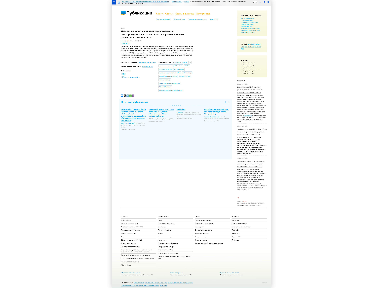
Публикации (139, 13)
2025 (256, 44)
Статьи (169, 13)
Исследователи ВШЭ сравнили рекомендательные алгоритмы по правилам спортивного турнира (250, 90)
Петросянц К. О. (125, 43)
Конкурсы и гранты (201, 240)
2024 (259, 44)
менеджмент (252, 30)
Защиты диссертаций (202, 233)
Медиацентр (236, 233)
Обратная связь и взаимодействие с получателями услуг (174, 257)
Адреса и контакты (139, 283)
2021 (249, 46)
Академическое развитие (203, 237)
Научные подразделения (203, 220)
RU (254, 2)
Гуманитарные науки (249, 63)
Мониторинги (199, 227)
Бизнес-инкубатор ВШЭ (165, 250)
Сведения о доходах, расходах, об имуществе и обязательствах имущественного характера (136, 251)
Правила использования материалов (197, 19)
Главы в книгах (184, 13)
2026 (252, 44)
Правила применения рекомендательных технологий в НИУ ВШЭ (140, 285)
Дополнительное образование (168, 243)
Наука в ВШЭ (213, 19)
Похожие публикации (134, 102)
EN (256, 2)
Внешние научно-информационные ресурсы (209, 243)
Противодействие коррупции (130, 247)
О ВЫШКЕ (124, 217)
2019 (256, 46)
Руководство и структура (129, 223)
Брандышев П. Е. (132, 123)
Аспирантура (162, 240)
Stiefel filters (181, 109)
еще (242, 48)
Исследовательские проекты (204, 223)
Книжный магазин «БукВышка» (241, 227)
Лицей (160, 220)
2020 (252, 46)
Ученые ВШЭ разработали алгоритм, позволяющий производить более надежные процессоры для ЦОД (251, 164)
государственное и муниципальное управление (249, 21)
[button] (170, 105)
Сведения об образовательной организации (135, 255)
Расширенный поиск (179, 19)
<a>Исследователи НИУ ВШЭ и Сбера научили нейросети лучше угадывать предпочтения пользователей (252, 132)
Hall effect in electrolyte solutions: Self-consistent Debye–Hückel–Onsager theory (216, 111)
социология (244, 32)
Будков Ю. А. (207, 117)
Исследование (247, 115)
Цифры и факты (126, 220)
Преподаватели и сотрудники (131, 230)
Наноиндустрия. (125, 41)
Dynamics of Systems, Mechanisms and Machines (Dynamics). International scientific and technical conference (161, 112)
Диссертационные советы (203, 230)
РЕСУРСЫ (235, 217)
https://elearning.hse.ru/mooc (229, 273)
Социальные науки (248, 71)
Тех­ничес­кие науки (248, 73)
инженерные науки (246, 26)
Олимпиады (161, 227)
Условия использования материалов (156, 283)
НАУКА (197, 217)
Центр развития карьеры (166, 247)
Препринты (203, 13)
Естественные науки (249, 65)
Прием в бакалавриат (165, 230)
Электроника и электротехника (146, 62)
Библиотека (235, 220)
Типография (235, 230)
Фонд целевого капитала (129, 243)
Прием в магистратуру (165, 237)
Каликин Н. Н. (215, 117)
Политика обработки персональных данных (180, 283)
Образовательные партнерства (168, 253)
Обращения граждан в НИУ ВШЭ (131, 240)
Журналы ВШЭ (236, 237)
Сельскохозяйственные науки (252, 69)
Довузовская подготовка (166, 223)
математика (244, 30)
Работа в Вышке (126, 265)
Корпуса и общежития (128, 233)
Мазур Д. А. (124, 123)
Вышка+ (160, 233)
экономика (252, 32)
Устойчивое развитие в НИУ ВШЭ (132, 227)
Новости (241, 81)
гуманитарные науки (247, 24)
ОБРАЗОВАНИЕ (163, 217)
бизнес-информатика (247, 18)
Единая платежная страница (130, 262)
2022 (246, 46)
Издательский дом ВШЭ (239, 223)
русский (128, 71)
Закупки (123, 237)
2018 (259, 46)
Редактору (264, 282)
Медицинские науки (249, 67)
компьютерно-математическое (250, 28)
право (258, 30)
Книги (159, 13)
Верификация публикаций (163, 19)
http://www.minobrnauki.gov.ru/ (131, 273)
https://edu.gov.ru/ (176, 273)
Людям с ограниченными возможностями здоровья (137, 258)
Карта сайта (163, 285)
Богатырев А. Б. (181, 112)
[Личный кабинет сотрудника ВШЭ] (264, 2)
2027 (249, 44)
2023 (242, 46)
